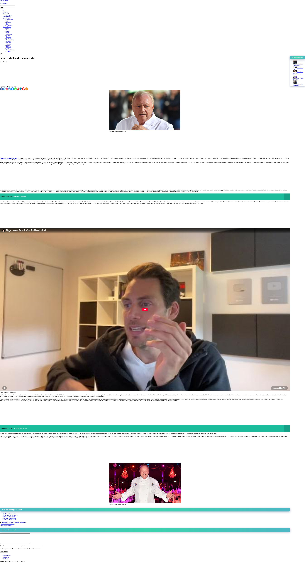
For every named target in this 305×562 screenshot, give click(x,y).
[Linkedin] (20, 88)
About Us (5, 13)
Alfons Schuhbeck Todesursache (8, 158)
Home (4, 10)
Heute (7, 29)
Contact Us (9, 15)
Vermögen (5, 12)
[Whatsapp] (15, 88)
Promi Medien (3, 3)
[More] (26, 88)
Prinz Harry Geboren (6, 525)
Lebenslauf (9, 38)
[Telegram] (4, 88)
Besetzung (9, 34)
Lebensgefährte (10, 49)
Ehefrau (8, 35)
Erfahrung (8, 42)
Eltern (7, 32)
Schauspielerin (10, 39)
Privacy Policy (6, 16)
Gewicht (8, 44)
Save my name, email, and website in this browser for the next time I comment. (21, 548)
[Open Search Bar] (1, 54)
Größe (8, 45)
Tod (7, 24)
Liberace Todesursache (9, 516)
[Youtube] (23, 88)
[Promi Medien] (4, 0)
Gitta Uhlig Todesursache (9, 519)
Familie (8, 31)
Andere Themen (7, 27)
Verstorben (9, 25)
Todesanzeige (9, 19)
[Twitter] (9, 88)
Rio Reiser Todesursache (9, 513)
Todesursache (6, 18)
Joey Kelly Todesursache (9, 518)
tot (7, 21)
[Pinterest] (18, 88)
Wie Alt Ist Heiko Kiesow (7, 524)
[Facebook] (1, 88)
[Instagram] (7, 88)
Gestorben (9, 22)
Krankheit (8, 28)
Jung (7, 48)
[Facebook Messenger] (12, 88)
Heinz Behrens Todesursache (10, 515)
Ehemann (8, 37)
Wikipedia (8, 47)
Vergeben (8, 51)
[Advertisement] (145, 74)
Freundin (8, 41)
